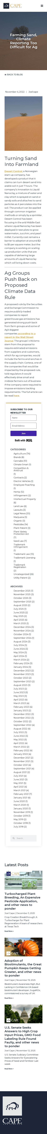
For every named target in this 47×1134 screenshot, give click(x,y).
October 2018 (21, 823)
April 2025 (19, 620)
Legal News (20, 513)
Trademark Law (22, 554)
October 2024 (21, 634)
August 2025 (20, 605)
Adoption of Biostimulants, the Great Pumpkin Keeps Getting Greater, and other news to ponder (23, 968)
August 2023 (20, 685)
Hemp (17, 492)
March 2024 (20, 660)
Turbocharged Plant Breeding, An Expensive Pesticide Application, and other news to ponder (22, 901)
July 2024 (19, 645)
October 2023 (21, 678)
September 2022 (22, 725)
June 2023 (19, 692)
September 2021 (22, 769)
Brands (17, 457)
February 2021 (21, 794)
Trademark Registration (20, 566)
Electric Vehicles (22, 481)
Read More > (9, 931)
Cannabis (18, 461)
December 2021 (22, 758)
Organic (18, 521)
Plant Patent (20, 528)
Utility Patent (20, 578)
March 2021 (20, 790)
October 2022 (21, 721)
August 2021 (20, 772)
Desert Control (13, 171)
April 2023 (19, 700)
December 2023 (22, 671)
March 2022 (20, 747)
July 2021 (18, 776)
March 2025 (20, 623)
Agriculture (20, 454)
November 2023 (22, 674)
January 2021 (20, 798)
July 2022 (19, 732)
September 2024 (22, 638)
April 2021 (19, 787)
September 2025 (22, 602)
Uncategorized (21, 574)
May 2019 (18, 819)
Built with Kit (23, 440)
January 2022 (21, 754)
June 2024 (19, 649)
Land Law (19, 506)
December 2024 (22, 627)
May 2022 (19, 739)
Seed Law (19, 541)
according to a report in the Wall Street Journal (20, 337)
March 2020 (20, 805)
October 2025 (21, 598)
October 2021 (21, 765)
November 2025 (22, 594)
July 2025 (19, 609)
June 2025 (19, 612)
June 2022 (19, 736)
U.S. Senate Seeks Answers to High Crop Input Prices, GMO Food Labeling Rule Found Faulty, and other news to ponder (23, 1037)
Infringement (21, 495)
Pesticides (19, 524)
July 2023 (19, 689)
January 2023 (21, 710)
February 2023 (21, 707)
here (16, 395)
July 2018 (19, 827)
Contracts (19, 478)
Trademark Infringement (21, 546)
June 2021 (19, 779)
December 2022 (22, 714)
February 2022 (21, 750)
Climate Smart (21, 464)
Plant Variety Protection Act (21, 533)
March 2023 (20, 703)
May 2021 (18, 783)
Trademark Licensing (24, 558)
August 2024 (20, 641)
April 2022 (19, 743)
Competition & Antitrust (21, 469)
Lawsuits (18, 510)
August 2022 (20, 729)
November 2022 (22, 718)
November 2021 (22, 761)
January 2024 (21, 667)
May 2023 (19, 696)
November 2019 (22, 812)
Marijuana (19, 517)
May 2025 (19, 616)
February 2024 (21, 663)
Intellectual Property (25, 499)
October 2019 (21, 816)
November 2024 (22, 631)
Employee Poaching (24, 485)
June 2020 (19, 801)
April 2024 (19, 656)
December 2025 (22, 591)
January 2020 (21, 808)
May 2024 (19, 652)
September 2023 (22, 681)
